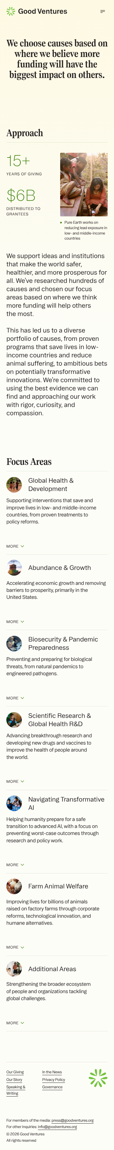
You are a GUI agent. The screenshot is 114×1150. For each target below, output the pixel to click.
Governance (52, 1087)
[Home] (36, 11)
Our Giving (15, 1072)
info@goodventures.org (57, 1127)
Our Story (14, 1080)
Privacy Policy (53, 1080)
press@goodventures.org (73, 1120)
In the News (52, 1072)
